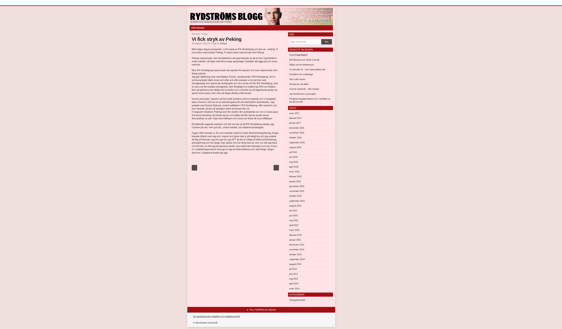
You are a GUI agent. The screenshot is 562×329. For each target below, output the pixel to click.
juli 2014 (293, 269)
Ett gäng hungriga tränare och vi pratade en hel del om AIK (309, 100)
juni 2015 (293, 215)
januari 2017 (295, 123)
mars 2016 (294, 171)
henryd (223, 43)
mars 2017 (294, 113)
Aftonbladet (197, 27)
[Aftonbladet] (200, 3)
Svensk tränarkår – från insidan (304, 89)
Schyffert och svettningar (301, 74)
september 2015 (297, 201)
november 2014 (296, 249)
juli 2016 (293, 152)
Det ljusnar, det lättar (299, 84)
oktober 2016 (295, 137)
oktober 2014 (295, 254)
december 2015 (296, 186)
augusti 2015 (295, 205)
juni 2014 (293, 274)
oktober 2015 (295, 196)
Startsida (196, 34)
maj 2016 (293, 162)
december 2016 (296, 128)
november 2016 (296, 132)
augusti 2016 (295, 147)
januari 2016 (295, 181)
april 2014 (293, 283)
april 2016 (293, 167)
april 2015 (293, 225)
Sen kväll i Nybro (297, 79)
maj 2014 (293, 278)
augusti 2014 (295, 264)
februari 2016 (295, 176)
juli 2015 (293, 210)
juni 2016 (293, 157)
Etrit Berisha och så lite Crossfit (304, 60)
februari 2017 (295, 118)
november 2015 (296, 191)
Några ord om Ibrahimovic (301, 64)
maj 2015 (293, 220)
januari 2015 (295, 240)
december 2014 (296, 244)
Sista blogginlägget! (298, 55)
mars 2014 (294, 288)
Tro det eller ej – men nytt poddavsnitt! (307, 69)
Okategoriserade (297, 300)
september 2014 (297, 259)
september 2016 (297, 142)
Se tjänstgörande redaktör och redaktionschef (216, 316)
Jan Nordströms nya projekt (302, 94)
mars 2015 (294, 230)
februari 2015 (295, 235)
